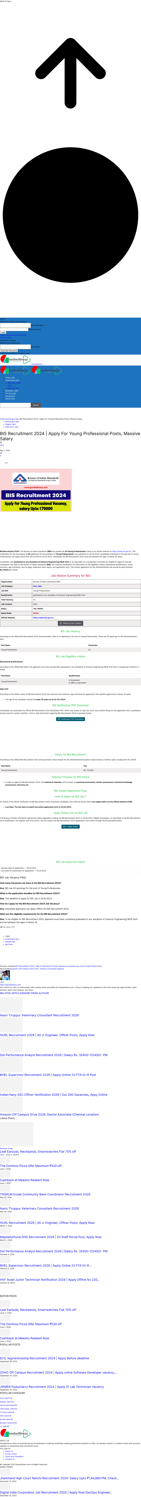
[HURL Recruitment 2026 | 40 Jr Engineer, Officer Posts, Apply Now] (11, 1032)
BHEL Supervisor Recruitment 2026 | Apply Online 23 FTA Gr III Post (48, 1075)
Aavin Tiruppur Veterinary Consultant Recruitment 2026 (39, 1015)
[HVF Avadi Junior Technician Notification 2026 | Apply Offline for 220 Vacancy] (5, 1277)
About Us (9, 1451)
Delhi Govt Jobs (11, 427)
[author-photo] (5, 979)
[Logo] (15, 375)
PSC (9, 386)
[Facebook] (14, 463)
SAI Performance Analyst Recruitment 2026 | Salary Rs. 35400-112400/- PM (54, 1055)
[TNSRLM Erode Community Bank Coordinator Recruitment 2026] (5, 1191)
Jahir (2, 445)
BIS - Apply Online (70, 827)
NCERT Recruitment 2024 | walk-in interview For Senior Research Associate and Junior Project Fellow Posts (57, 966)
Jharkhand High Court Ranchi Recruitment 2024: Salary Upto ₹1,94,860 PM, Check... (59, 1478)
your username (37, 325)
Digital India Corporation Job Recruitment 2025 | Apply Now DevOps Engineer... (56, 1492)
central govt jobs (12, 380)
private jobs (10, 396)
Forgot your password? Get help (13, 335)
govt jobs (9, 944)
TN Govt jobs (10, 393)
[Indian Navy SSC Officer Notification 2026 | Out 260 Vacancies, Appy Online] (11, 1092)
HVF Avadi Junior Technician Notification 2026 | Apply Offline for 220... (50, 1279)
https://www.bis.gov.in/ (121, 551)
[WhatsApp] (24, 463)
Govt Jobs (37, 586)
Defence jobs (13, 388)
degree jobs (10, 942)
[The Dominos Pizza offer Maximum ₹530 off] (5, 1163)
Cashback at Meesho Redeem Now (24, 1180)
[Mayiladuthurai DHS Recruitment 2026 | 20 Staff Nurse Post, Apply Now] (5, 1234)
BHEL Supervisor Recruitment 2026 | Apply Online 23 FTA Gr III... (46, 1265)
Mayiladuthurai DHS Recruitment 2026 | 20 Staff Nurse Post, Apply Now (51, 1237)
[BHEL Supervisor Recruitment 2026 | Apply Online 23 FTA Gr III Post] (11, 1072)
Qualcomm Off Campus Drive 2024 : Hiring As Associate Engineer (37, 969)
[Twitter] (19, 463)
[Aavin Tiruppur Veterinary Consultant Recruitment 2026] (11, 1012)
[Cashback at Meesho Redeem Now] (5, 1177)
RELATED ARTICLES (11, 993)
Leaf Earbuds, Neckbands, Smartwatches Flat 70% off (38, 1151)
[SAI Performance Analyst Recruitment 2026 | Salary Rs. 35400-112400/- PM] (11, 1052)
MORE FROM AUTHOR (36, 993)
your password (34, 329)
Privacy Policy (5, 338)
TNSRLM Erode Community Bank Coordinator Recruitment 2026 (45, 1194)
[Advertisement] (37, 412)
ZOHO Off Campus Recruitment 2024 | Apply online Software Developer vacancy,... (58, 1372)
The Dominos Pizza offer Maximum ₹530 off (31, 1166)
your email (35, 347)
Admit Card (10, 399)
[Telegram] (28, 463)
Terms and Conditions (14, 1456)
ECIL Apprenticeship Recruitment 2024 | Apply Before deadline (44, 1358)
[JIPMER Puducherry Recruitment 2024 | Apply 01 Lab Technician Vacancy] (5, 1384)
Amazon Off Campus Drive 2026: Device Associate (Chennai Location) (49, 1114)
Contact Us (10, 1459)
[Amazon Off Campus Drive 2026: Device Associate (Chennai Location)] (11, 1111)
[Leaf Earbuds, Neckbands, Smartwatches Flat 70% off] (16, 1146)
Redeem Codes (6, 1148)
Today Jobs (10, 378)
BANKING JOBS (11, 391)
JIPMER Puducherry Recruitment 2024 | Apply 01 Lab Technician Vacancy (52, 1387)
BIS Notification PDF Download (70, 719)
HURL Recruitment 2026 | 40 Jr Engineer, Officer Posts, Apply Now (47, 1035)
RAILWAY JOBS (14, 383)
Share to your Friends (72, 623)
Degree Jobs (10, 424)
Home (2, 419)
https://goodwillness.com (10, 985)
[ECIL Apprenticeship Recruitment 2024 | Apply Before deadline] (5, 1355)
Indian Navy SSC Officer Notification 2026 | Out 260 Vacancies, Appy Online (53, 1094)
